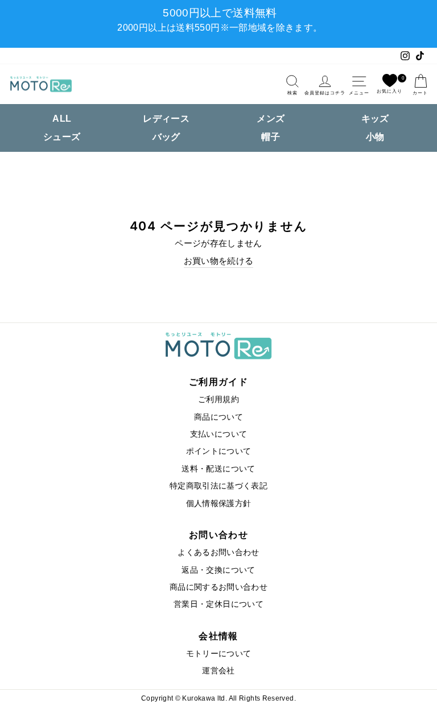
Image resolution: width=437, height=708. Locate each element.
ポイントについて (219, 451)
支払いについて (219, 434)
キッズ (375, 118)
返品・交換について (218, 570)
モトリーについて (219, 653)
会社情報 (218, 635)
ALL (61, 118)
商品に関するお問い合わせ (218, 587)
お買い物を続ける (219, 261)
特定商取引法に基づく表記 (218, 486)
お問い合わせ (218, 534)
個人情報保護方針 (219, 503)
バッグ (166, 137)
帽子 (270, 137)
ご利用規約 (218, 399)
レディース (166, 118)
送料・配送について (218, 469)
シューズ (61, 137)
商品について (218, 417)
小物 (375, 137)
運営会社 (218, 670)
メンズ (271, 118)
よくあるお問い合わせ (218, 552)
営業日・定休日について (218, 604)
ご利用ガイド (218, 381)
